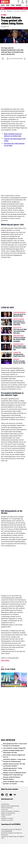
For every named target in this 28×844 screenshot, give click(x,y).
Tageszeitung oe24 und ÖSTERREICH (11, 824)
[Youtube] (11, 794)
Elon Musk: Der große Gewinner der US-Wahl (14, 144)
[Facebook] (2, 794)
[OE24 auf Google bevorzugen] (25, 59)
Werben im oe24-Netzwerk (8, 813)
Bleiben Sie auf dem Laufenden (9, 789)
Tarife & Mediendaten (6, 831)
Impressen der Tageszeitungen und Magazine (12, 837)
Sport (7, 5)
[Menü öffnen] (26, 5)
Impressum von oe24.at (7, 818)
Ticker (2, 5)
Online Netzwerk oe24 (7, 799)
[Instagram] (6, 794)
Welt (3, 8)
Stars (12, 5)
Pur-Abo (3, 817)
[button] (3, 684)
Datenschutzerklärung (7, 808)
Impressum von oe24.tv (7, 820)
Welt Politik (9, 11)
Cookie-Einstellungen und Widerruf (10, 811)
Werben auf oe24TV (6, 815)
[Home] (1, 11)
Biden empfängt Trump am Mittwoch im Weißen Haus (13, 135)
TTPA (2, 838)
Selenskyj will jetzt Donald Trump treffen (15, 140)
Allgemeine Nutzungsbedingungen (10, 806)
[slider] (9, 684)
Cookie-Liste (4, 810)
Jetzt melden (5, 660)
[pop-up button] (22, 684)
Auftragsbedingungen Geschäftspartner (11, 829)
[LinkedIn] (15, 794)
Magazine (18, 5)
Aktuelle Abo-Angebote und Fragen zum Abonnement (11, 834)
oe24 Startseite (5, 804)
